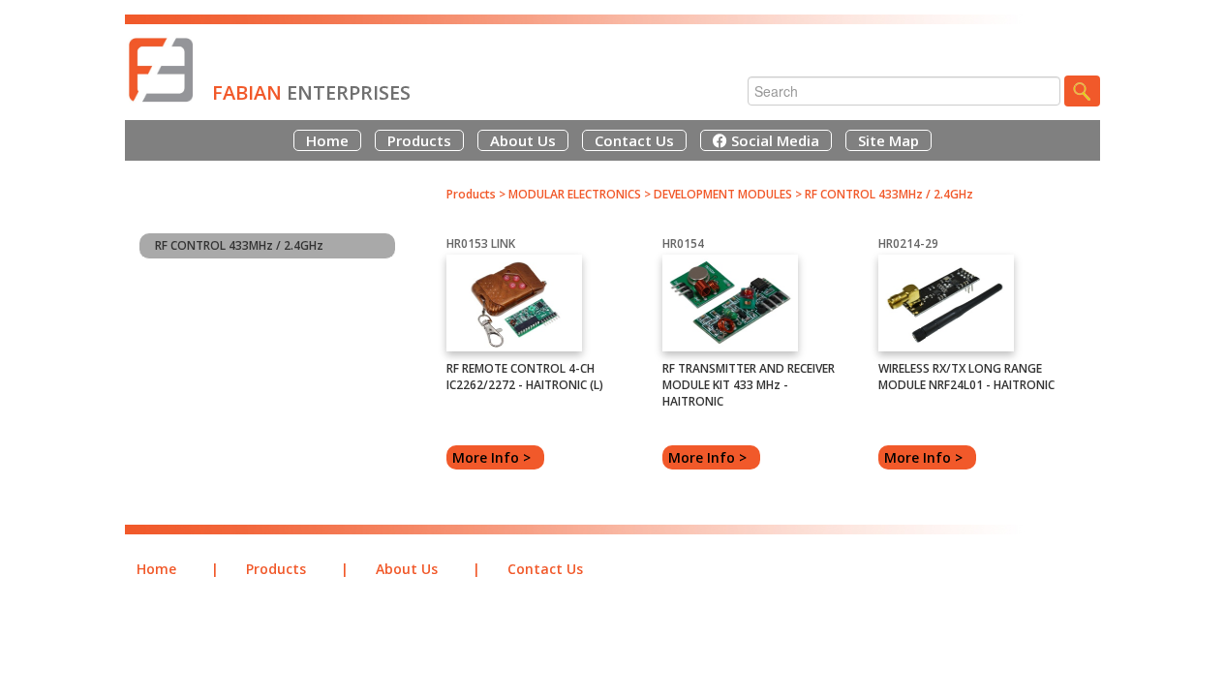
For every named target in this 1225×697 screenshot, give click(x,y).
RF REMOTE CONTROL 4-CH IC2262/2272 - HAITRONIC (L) (524, 376)
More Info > (495, 457)
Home (327, 140)
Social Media (773, 140)
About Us (523, 140)
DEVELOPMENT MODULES (723, 194)
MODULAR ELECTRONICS (574, 194)
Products (419, 140)
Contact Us (634, 140)
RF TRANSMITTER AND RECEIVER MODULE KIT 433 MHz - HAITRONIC (748, 384)
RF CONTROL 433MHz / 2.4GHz (239, 245)
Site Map (888, 140)
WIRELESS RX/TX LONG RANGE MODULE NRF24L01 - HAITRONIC (966, 376)
